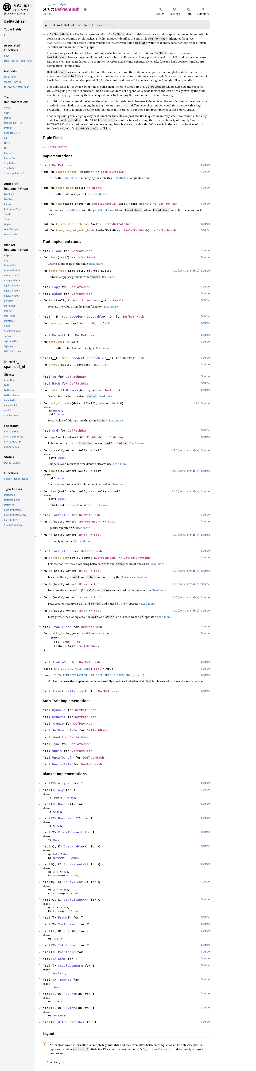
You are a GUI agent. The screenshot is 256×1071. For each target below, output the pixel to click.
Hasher (71, 390)
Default (59, 335)
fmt (51, 300)
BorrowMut (66, 818)
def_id (62, 4)
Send (56, 737)
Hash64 (97, 187)
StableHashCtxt (94, 633)
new (58, 203)
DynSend (59, 710)
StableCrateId (55, 43)
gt (50, 597)
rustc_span (22, 5)
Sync (56, 744)
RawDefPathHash (120, 224)
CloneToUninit (70, 832)
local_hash (64, 187)
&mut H (116, 403)
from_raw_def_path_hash (75, 230)
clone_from (57, 270)
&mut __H (111, 390)
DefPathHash (62, 165)
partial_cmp (58, 557)
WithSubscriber (71, 1022)
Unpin (57, 751)
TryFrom (70, 994)
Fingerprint (101, 25)
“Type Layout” (151, 1049)
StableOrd (60, 662)
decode (54, 323)
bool (111, 521)
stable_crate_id (69, 171)
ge (50, 610)
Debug (57, 294)
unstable (192, 270)
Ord (55, 430)
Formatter (90, 300)
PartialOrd (61, 551)
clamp (53, 491)
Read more (96, 264)
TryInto (70, 1008)
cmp (51, 437)
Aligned (64, 783)
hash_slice (57, 403)
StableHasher (87, 646)
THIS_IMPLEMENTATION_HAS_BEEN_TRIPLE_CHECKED (91, 675)
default (55, 341)
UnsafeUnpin (62, 757)
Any (61, 790)
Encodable (95, 358)
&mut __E (99, 364)
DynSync (59, 717)
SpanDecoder (72, 316)
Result (118, 300)
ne (50, 534)
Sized (60, 414)
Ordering (117, 437)
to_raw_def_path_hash (73, 224)
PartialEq (60, 515)
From (62, 917)
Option (129, 557)
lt (50, 571)
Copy (56, 287)
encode (54, 364)
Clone (57, 251)
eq (50, 521)
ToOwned (64, 980)
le (50, 584)
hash (52, 390)
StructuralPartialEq (70, 691)
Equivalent (73, 864)
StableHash (61, 627)
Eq (54, 377)
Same (62, 959)
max (51, 450)
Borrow (63, 804)
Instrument (67, 924)
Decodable (95, 316)
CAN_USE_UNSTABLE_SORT (72, 668)
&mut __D (87, 323)
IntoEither (67, 945)
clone (53, 257)
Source (47, 14)
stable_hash (58, 633)
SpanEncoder (72, 358)
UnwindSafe (61, 764)
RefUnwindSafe (64, 730)
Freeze (58, 723)
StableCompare (70, 965)
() (134, 675)
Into (67, 931)
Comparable (73, 846)
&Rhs (81, 534)
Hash (56, 383)
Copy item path (85, 9)
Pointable (66, 952)
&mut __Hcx (71, 641)
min (51, 471)
